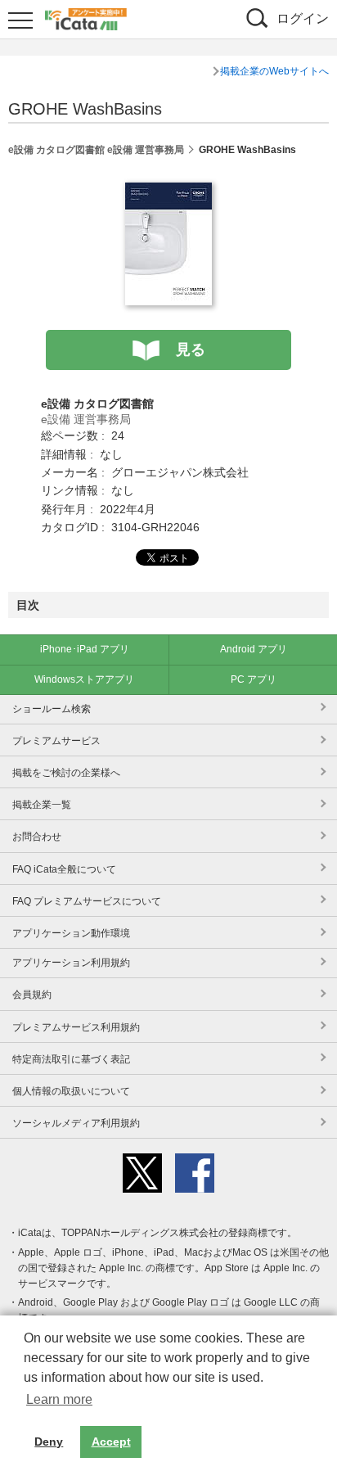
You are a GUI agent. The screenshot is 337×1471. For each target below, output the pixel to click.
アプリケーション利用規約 (71, 962)
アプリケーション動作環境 (71, 933)
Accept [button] (111, 1441)
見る (190, 349)
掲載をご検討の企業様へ (66, 772)
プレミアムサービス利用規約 (76, 1027)
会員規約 (32, 994)
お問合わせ (36, 836)
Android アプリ (253, 649)
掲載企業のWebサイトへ (274, 71)
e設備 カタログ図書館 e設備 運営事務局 (96, 150)
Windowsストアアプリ (84, 679)
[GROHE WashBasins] (168, 191)
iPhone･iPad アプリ (84, 649)
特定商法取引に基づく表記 (71, 1059)
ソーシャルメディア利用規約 (76, 1123)
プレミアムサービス (56, 741)
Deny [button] (48, 1441)
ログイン (302, 18)
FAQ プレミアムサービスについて (86, 901)
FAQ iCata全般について (64, 869)
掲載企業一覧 (41, 804)
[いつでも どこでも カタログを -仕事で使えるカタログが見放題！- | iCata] (86, 17)
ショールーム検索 (51, 709)
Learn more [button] (59, 1399)
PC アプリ (253, 679)
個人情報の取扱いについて (71, 1091)
